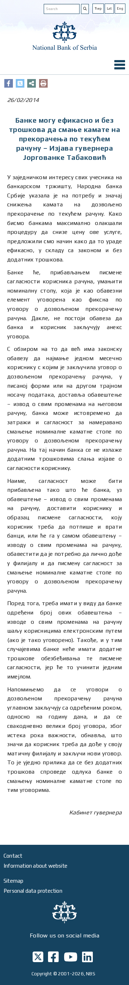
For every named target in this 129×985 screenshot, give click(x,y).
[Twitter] (20, 83)
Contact (13, 856)
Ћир (98, 8)
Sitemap (13, 881)
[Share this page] (31, 83)
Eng (120, 8)
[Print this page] (43, 83)
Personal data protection (33, 891)
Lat (109, 8)
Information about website (35, 866)
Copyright (42, 973)
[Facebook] (8, 83)
